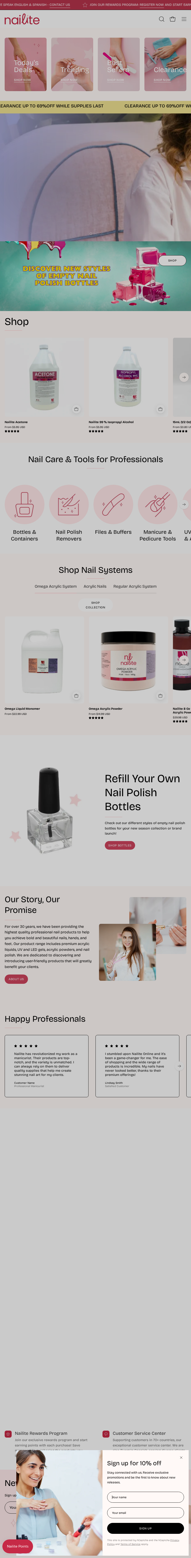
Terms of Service (130, 1544)
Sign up (145, 1528)
